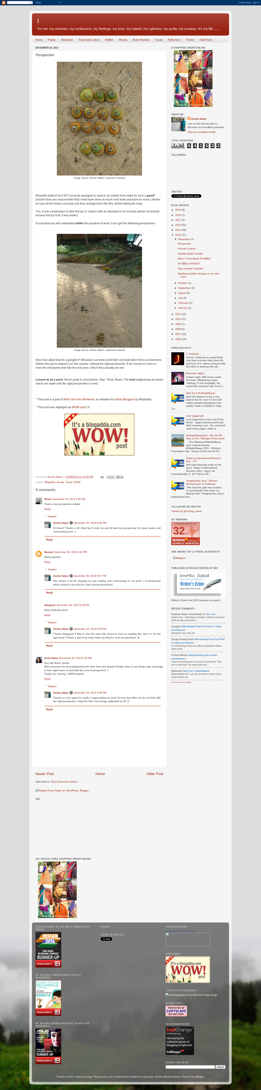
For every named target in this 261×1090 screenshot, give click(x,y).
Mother (109, 39)
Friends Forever (187, 248)
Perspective (184, 243)
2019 (178, 215)
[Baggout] (179, 557)
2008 (178, 329)
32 (179, 531)
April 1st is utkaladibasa (196, 670)
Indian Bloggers (124, 399)
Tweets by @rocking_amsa (186, 511)
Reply (47, 509)
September (184, 288)
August (182, 292)
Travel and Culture (89, 39)
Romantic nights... (196, 373)
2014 (178, 230)
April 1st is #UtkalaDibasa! (200, 393)
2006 (178, 339)
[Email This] (108, 477)
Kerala (60, 482)
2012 (178, 314)
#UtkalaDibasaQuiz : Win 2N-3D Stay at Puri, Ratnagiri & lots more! (205, 437)
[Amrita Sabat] (188, 945)
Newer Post (45, 774)
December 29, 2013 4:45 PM (69, 499)
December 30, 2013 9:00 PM (90, 692)
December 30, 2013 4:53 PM (71, 552)
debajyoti (50, 605)
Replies (52, 516)
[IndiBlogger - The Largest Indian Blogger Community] (48, 966)
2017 (178, 220)
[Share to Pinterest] (122, 477)
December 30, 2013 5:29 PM (75, 658)
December (184, 239)
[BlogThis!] (111, 477)
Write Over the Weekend (78, 399)
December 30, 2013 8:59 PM (90, 628)
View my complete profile (201, 132)
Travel (69, 482)
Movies (123, 39)
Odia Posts (205, 39)
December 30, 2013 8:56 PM (90, 522)
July (180, 297)
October (183, 283)
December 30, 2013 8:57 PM (90, 575)
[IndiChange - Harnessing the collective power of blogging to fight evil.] (180, 1054)
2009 (178, 324)
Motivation (67, 39)
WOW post (78, 407)
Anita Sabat (51, 658)
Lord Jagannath (195, 415)
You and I (211, 614)
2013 (178, 235)
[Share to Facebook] (118, 477)
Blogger (199, 1076)
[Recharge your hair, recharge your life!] (48, 1015)
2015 (178, 225)
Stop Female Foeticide (190, 268)
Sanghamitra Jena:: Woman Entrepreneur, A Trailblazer (202, 482)
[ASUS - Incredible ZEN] (48, 1063)
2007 (178, 334)
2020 (178, 209)
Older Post (154, 774)
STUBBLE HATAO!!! (189, 263)
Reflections (174, 39)
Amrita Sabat (61, 522)
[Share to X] (115, 477)
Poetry (52, 39)
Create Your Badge (186, 931)
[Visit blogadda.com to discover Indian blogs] (191, 994)
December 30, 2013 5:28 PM (73, 605)
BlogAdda (50, 482)
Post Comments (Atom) (64, 781)
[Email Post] (101, 476)
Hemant (48, 552)
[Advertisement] (65, 826)
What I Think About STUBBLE (194, 258)
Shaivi (48, 499)
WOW (77, 482)
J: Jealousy (192, 353)
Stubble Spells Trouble (190, 253)
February (183, 302)
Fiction (190, 39)
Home (38, 39)
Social (158, 39)
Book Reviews (141, 39)
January (183, 307)
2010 (178, 319)
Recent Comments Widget (181, 682)
